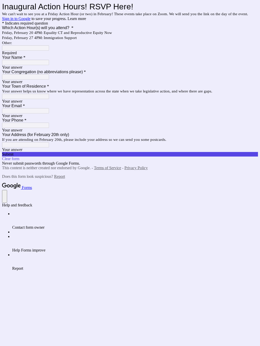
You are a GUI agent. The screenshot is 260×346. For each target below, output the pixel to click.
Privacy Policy (136, 168)
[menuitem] (135, 221)
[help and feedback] (4, 196)
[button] (130, 154)
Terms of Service (107, 168)
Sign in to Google (16, 18)
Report (59, 176)
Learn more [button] (77, 18)
